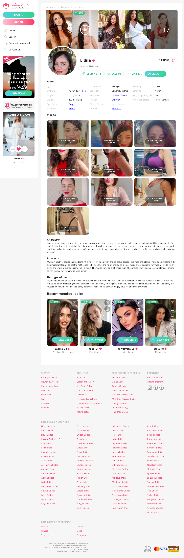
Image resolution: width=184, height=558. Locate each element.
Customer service (85, 390)
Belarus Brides (48, 490)
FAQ (43, 399)
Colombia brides (48, 452)
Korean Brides (118, 456)
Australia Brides (48, 473)
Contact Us (14, 49)
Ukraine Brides (66, 7)
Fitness (44, 530)
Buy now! (19, 93)
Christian (116, 99)
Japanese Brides (119, 447)
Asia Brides (46, 443)
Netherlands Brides (121, 490)
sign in (18, 14)
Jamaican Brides (119, 443)
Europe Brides (83, 473)
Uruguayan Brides (155, 499)
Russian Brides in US (50, 439)
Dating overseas (119, 403)
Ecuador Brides (84, 465)
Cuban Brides (83, 452)
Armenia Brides (48, 469)
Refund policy (83, 411)
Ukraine (123, 95)
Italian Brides (118, 439)
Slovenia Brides (154, 469)
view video (65, 339)
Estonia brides (83, 469)
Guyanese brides (84, 495)
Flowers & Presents (50, 381)
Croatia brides (83, 447)
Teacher (45, 535)
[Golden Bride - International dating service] (18, 6)
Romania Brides (154, 447)
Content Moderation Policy (89, 403)
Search (12, 36)
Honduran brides (84, 499)
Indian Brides (83, 508)
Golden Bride (50, 7)
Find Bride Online (120, 411)
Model (80, 530)
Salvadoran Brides (155, 452)
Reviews (45, 403)
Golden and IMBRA (85, 381)
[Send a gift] (74, 309)
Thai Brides (152, 490)
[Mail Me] (74, 303)
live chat (158, 73)
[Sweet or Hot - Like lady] (18, 149)
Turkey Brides (153, 495)
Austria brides (47, 477)
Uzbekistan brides (155, 503)
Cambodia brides (84, 426)
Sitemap (45, 407)
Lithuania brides (119, 465)
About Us (81, 377)
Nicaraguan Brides (120, 495)
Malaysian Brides (120, 469)
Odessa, (116, 95)
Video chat (46, 394)
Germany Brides (84, 486)
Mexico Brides (118, 473)
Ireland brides (118, 430)
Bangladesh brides (49, 486)
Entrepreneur (83, 535)
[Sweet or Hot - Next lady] (25, 149)
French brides (83, 482)
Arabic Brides (47, 460)
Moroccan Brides (120, 486)
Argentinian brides (49, 465)
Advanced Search (120, 377)
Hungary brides (84, 503)
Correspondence (49, 377)
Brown (72, 108)
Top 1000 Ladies (120, 386)
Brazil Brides (47, 495)
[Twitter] (161, 387)
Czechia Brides (83, 456)
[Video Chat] (172, 315)
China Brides (82, 439)
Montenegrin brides (121, 482)
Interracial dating (120, 407)
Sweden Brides (154, 482)
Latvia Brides (118, 460)
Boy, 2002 (116, 108)
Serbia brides (153, 460)
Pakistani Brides (119, 503)
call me (116, 73)
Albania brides (47, 456)
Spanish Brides (154, 473)
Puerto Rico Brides (156, 443)
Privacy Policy (83, 407)
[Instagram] (149, 387)
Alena (17, 158)
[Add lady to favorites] (173, 60)
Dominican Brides (85, 460)
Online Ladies (118, 381)
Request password (19, 43)
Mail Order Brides (120, 390)
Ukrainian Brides (48, 426)
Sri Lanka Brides (154, 477)
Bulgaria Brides (48, 503)
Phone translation (49, 386)
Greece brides (83, 490)
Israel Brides (117, 434)
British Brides (47, 499)
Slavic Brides (47, 434)
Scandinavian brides (156, 456)
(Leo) (84, 90)
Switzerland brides (155, 486)
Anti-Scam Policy (84, 386)
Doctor (44, 526)
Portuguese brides (155, 439)
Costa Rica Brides (85, 443)
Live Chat (45, 390)
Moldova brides (119, 477)
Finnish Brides (83, 477)
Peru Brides (152, 426)
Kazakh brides (118, 452)
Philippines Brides (155, 430)
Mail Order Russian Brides (124, 399)
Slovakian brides (154, 465)
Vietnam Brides (154, 512)
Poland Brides (153, 434)
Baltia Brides (47, 482)
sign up (19, 22)
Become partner (154, 377)
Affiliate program (155, 381)
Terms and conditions (87, 399)
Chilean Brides (83, 434)
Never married (118, 104)
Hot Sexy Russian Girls (122, 394)
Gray (71, 104)
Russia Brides (47, 430)
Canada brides (83, 430)
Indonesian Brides (120, 426)
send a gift (94, 73)
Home (12, 30)
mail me (137, 73)
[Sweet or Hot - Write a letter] (13, 149)
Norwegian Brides (120, 499)
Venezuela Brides (155, 508)
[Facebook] (155, 387)
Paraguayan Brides (121, 508)
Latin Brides (46, 447)
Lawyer (80, 526)
